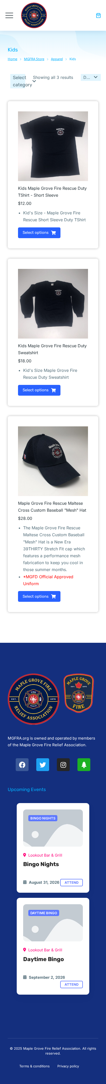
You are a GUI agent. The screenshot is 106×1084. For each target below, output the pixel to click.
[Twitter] (42, 764)
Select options (36, 232)
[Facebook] (22, 764)
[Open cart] (98, 15)
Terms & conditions (34, 1066)
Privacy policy (68, 1066)
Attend (71, 882)
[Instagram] (63, 764)
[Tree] (83, 764)
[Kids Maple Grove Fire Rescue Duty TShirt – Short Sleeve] (53, 828)
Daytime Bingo (43, 959)
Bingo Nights (41, 864)
